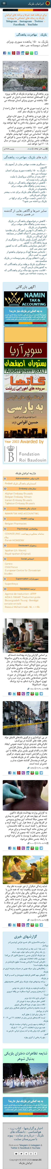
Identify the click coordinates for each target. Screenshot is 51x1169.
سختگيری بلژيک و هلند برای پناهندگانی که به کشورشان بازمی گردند (25, 266)
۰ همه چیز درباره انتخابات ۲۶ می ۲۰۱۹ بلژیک (29, 1027)
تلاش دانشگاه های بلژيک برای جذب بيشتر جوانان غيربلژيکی (25, 193)
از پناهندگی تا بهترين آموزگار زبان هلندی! (25, 230)
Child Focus (11, 567)
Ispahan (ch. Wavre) (15, 550)
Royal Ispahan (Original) (18, 553)
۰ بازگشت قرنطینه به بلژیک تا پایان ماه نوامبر (29, 988)
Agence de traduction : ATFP (20, 594)
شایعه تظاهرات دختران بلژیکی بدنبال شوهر (25, 1056)
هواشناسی (34, 1132)
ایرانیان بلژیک (36, 3)
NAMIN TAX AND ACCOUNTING (22, 513)
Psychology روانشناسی (27, 529)
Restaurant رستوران (27, 545)
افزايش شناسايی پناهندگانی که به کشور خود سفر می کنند (26, 247)
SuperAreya (11, 584)
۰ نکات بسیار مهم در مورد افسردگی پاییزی (30, 1004)
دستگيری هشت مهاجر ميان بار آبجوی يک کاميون (26, 166)
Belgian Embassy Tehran (18, 497)
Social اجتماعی (27, 559)
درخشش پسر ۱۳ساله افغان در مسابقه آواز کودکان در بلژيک (26, 235)
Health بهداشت (27, 518)
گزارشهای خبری (25, 936)
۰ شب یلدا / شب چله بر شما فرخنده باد (32, 949)
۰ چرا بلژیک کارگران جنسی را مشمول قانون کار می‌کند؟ (26, 955)
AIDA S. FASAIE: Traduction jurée (22, 597)
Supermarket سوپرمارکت (27, 579)
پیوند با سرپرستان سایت (22, 1137)
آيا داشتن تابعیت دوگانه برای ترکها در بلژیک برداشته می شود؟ (28, 200)
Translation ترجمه (27, 589)
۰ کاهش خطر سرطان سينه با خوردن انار (32, 1001)
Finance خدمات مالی (27, 508)
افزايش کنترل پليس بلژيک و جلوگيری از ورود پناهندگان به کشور (26, 241)
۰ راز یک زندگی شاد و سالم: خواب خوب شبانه (29, 952)
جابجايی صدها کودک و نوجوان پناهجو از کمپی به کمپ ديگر (27, 253)
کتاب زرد (15, 1129)
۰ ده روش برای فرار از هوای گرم (34, 1014)
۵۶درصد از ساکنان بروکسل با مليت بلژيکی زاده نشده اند (28, 178)
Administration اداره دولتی (27, 478)
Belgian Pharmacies (15, 523)
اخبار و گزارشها (33, 1129)
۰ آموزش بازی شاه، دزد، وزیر (35, 998)
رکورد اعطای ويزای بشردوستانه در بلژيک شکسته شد (25, 259)
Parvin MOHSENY (14, 540)
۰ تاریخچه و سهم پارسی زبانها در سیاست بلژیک (28, 1024)
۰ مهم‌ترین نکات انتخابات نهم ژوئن (33, 958)
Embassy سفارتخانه (27, 488)
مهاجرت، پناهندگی (26, 35)
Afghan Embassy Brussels (19, 493)
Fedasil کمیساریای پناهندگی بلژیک (20, 483)
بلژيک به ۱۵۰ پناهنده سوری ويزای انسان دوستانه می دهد (26, 172)
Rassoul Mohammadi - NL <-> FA (22, 607)
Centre (9, 564)
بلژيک (43, 35)
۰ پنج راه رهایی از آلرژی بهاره (35, 1037)
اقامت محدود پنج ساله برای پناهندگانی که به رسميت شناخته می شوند (25, 272)
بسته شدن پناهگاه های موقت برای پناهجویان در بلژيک (29, 187)
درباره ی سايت (25, 1136)
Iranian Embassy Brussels (18, 500)
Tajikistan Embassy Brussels (20, 503)
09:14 (29, 149)
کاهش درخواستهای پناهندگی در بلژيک (26, 183)
